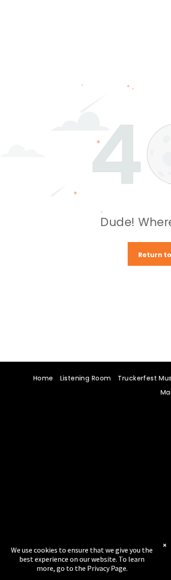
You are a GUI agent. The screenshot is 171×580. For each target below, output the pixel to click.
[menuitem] (39, 379)
